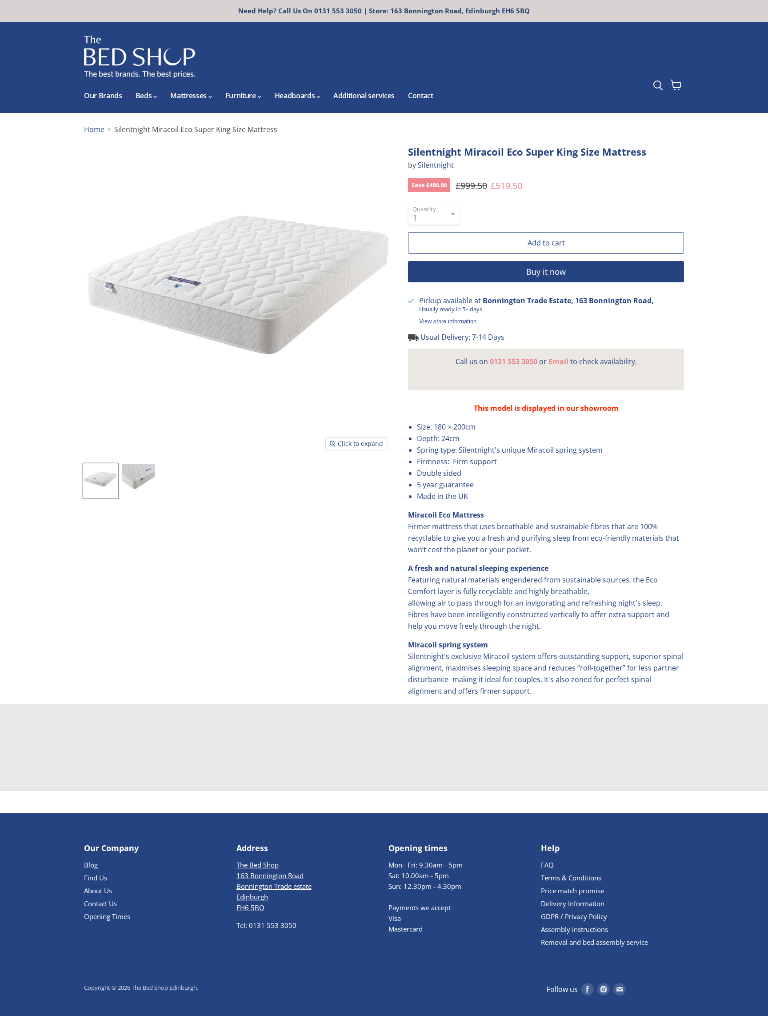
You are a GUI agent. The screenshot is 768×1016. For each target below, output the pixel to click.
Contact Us (100, 903)
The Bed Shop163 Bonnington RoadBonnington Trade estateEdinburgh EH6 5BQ (274, 886)
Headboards (295, 95)
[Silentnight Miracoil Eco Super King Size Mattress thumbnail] (100, 480)
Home (94, 129)
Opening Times (107, 916)
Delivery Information (572, 903)
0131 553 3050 (513, 361)
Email (558, 361)
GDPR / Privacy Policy (574, 916)
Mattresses (189, 95)
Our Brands (103, 95)
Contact (420, 95)
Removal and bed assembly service (594, 942)
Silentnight (436, 165)
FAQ (547, 864)
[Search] (674, 62)
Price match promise (572, 890)
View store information (447, 321)
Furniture (241, 95)
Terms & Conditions (571, 877)
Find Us (95, 877)
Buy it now (546, 271)
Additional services (364, 95)
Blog (91, 864)
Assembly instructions (574, 929)
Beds (144, 95)
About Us (98, 890)
